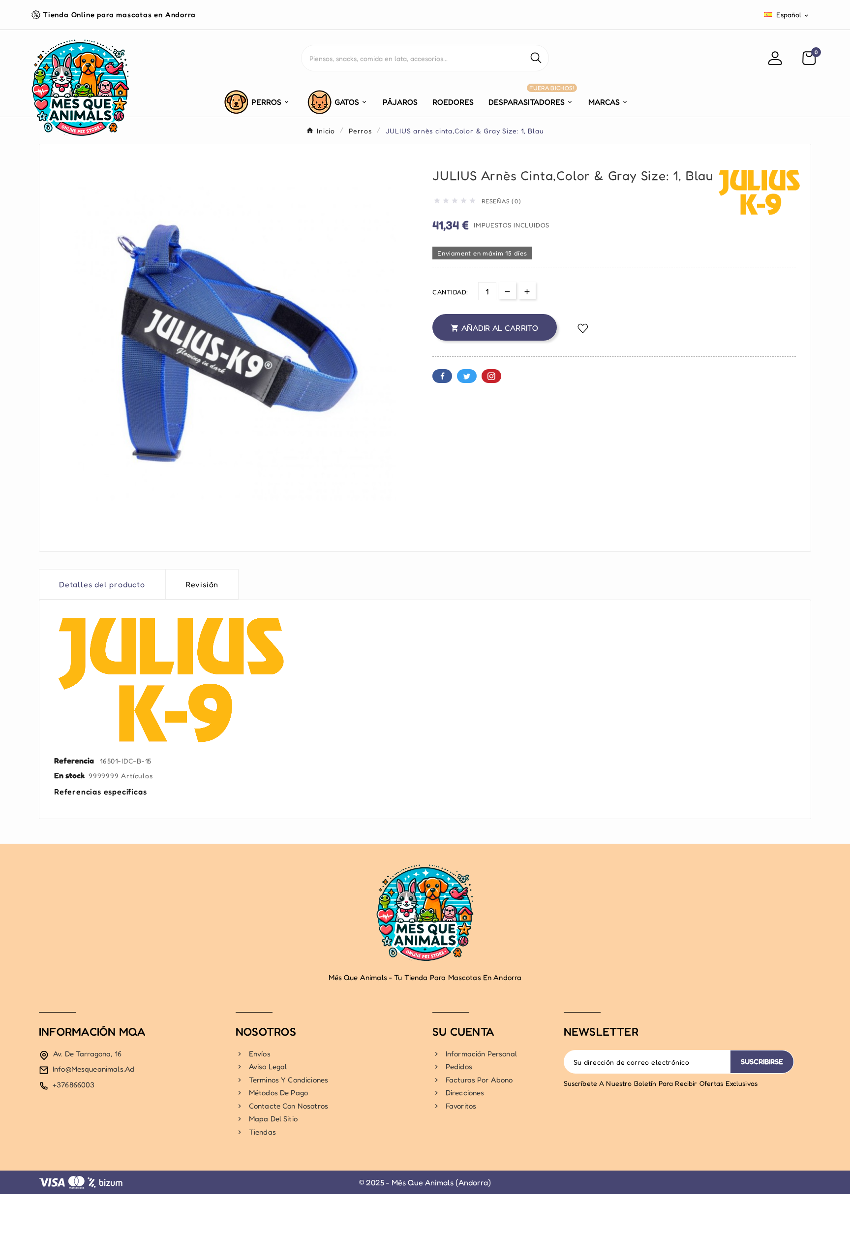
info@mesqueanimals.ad (93, 1069)
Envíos (260, 1054)
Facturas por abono (479, 1080)
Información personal (481, 1054)
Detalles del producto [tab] (102, 584)
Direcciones (465, 1093)
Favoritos (461, 1106)
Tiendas (262, 1132)
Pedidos (459, 1067)
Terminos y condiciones (288, 1080)
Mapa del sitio (273, 1119)
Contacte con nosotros (288, 1106)
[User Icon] (776, 58)
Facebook (442, 376)
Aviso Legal (268, 1067)
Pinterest (491, 376)
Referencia (75, 760)
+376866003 (74, 1084)
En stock (69, 775)
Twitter (467, 376)
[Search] (536, 57)
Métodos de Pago (278, 1093)
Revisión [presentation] (201, 584)
